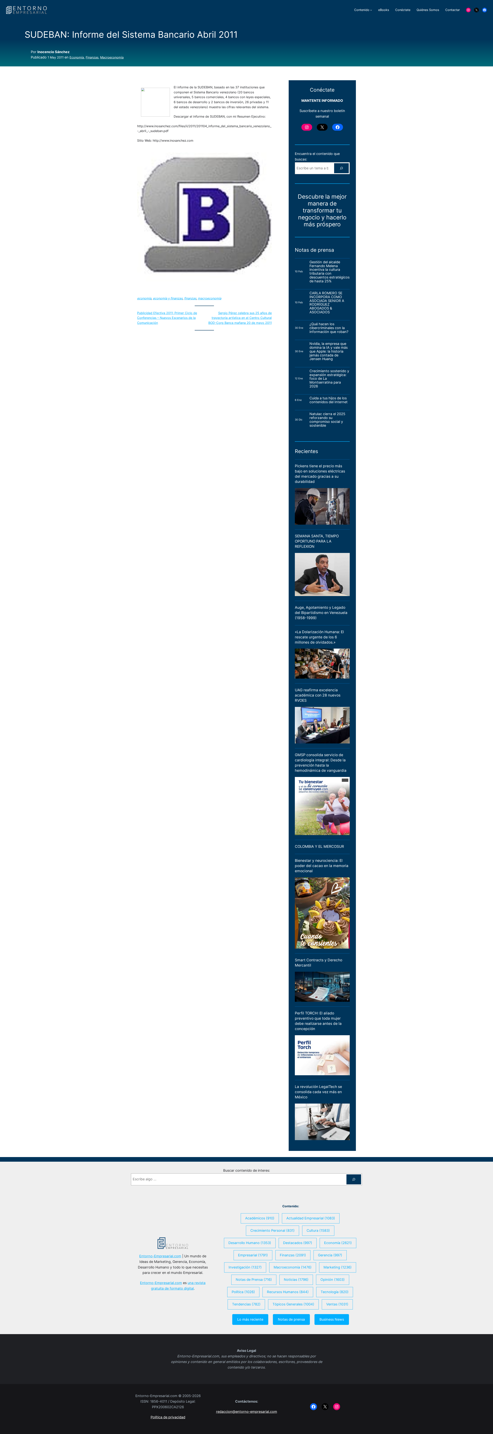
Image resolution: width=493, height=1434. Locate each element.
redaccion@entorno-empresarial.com (246, 1412)
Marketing (338, 1267)
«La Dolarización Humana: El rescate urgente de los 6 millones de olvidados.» (319, 637)
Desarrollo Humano (249, 1243)
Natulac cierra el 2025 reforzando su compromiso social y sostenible (327, 419)
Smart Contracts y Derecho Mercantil (318, 962)
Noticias (296, 1280)
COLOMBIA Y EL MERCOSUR (319, 846)
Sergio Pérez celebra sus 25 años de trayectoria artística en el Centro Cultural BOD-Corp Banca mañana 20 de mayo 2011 (240, 318)
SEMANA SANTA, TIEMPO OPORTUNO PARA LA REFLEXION (317, 541)
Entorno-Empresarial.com (160, 1256)
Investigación (245, 1267)
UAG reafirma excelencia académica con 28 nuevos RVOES (317, 695)
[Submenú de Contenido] (371, 10)
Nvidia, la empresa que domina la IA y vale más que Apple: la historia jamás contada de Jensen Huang (328, 351)
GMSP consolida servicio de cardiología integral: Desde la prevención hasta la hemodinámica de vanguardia (320, 763)
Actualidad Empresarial (310, 1218)
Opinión (332, 1280)
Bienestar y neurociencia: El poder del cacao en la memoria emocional (321, 865)
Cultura (318, 1230)
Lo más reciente (250, 1319)
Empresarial (253, 1255)
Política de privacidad (168, 1417)
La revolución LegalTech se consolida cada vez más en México (318, 1091)
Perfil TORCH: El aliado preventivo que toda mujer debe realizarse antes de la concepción (318, 1021)
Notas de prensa (291, 1319)
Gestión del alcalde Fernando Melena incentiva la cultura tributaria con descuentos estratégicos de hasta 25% (329, 271)
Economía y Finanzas (168, 298)
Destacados (297, 1243)
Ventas (337, 1304)
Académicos (259, 1218)
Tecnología (335, 1292)
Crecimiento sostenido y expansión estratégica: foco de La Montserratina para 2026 (329, 378)
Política (243, 1292)
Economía (77, 57)
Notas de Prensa (254, 1280)
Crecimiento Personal (272, 1230)
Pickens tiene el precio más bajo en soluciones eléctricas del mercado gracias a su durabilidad (320, 474)
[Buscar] (341, 168)
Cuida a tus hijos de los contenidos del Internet (329, 400)
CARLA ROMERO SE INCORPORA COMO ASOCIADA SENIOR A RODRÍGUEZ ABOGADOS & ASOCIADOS (326, 302)
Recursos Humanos (288, 1292)
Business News (331, 1319)
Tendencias (246, 1304)
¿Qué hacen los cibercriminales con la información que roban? (328, 328)
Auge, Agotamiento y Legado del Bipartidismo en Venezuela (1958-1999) (321, 612)
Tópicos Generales (293, 1304)
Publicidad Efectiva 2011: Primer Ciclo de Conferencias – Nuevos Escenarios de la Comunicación (167, 318)
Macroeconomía (112, 57)
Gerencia (330, 1255)
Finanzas (92, 57)
